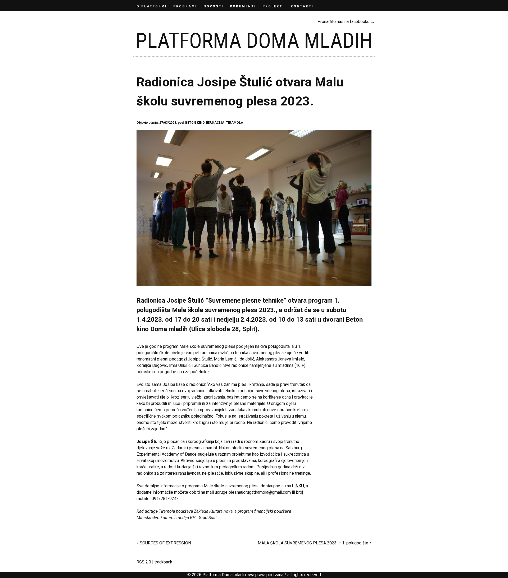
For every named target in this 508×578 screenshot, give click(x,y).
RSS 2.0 (144, 562)
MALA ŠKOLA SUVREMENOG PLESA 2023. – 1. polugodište (313, 542)
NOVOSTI (213, 6)
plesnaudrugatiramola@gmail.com (260, 492)
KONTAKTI (302, 6)
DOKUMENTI (243, 6)
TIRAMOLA (234, 122)
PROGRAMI (185, 6)
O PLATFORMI (152, 6)
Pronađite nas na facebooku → (346, 21)
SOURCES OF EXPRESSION (165, 542)
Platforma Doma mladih (254, 40)
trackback (163, 562)
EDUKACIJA (215, 122)
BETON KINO (195, 122)
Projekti (273, 6)
